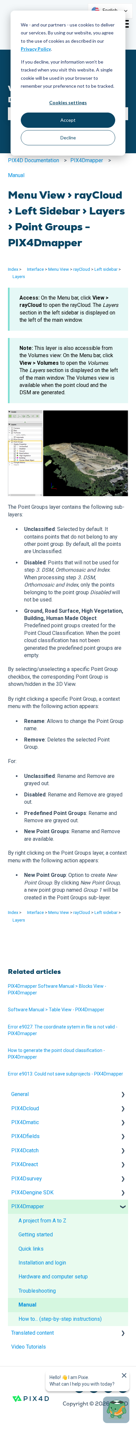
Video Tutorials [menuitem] (28, 1347)
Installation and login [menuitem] (42, 1263)
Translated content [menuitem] (32, 1333)
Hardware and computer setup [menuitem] (53, 1276)
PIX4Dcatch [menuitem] (25, 1150)
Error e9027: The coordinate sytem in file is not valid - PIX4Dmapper (63, 1030)
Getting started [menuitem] (35, 1234)
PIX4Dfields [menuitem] (25, 1136)
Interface (35, 269)
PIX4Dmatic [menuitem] (25, 1122)
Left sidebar (106, 269)
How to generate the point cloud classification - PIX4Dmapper (56, 1054)
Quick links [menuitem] (31, 1249)
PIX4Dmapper (86, 160)
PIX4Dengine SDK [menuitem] (32, 1192)
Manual (16, 175)
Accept (68, 120)
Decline (68, 137)
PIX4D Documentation (33, 160)
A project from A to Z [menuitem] (42, 1220)
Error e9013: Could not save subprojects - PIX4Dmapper (65, 1073)
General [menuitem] (20, 1094)
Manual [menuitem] (27, 1305)
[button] (123, 1095)
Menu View (58, 269)
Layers (19, 276)
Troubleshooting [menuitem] (37, 1291)
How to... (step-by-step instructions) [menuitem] (60, 1319)
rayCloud (81, 269)
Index (13, 269)
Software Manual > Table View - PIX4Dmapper (56, 1009)
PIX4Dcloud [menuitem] (25, 1108)
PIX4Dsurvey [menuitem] (26, 1178)
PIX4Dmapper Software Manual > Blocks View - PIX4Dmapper (57, 989)
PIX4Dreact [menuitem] (24, 1164)
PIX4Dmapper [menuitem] (27, 1206)
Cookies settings (68, 102)
